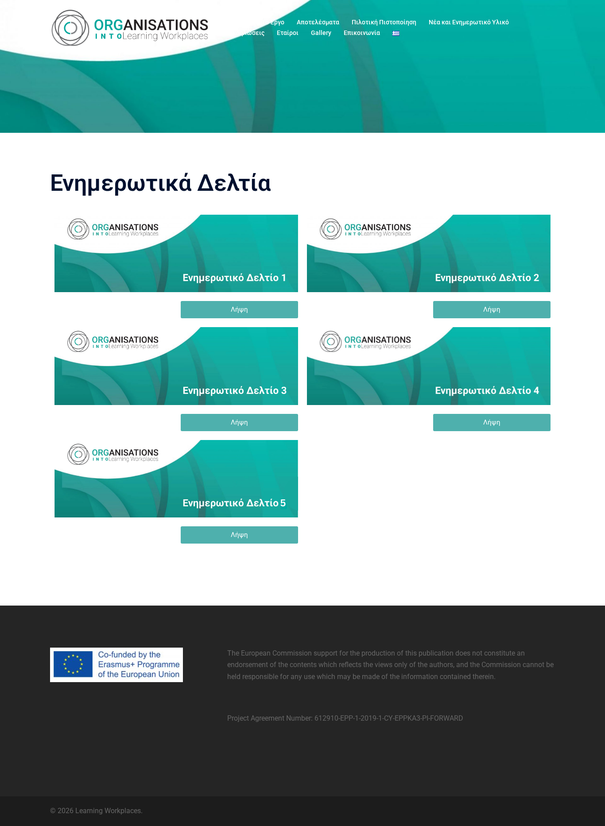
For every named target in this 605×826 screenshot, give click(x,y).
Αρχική (239, 22)
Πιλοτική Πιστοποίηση (384, 22)
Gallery (321, 32)
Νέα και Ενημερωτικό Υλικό (469, 22)
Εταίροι (288, 32)
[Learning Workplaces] (129, 27)
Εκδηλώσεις (246, 32)
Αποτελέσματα (318, 22)
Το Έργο (273, 22)
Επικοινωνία (362, 32)
